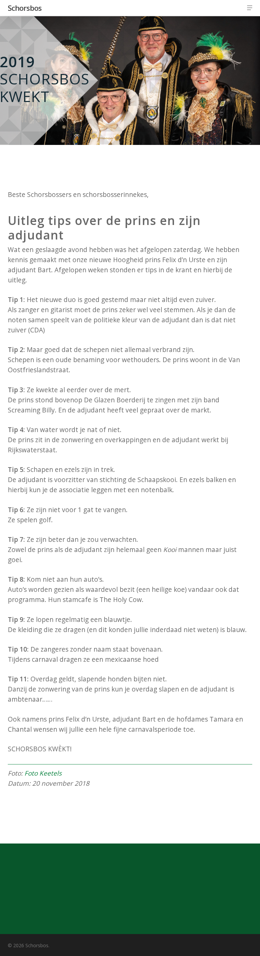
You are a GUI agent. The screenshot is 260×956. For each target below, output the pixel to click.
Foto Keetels (43, 773)
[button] (249, 7)
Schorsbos (25, 7)
